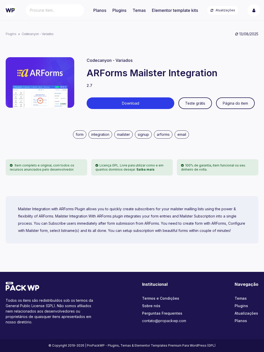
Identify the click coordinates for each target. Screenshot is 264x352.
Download (130, 103)
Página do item (235, 103)
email (181, 134)
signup (143, 134)
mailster (123, 134)
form (80, 134)
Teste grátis (195, 103)
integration (100, 134)
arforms (163, 134)
